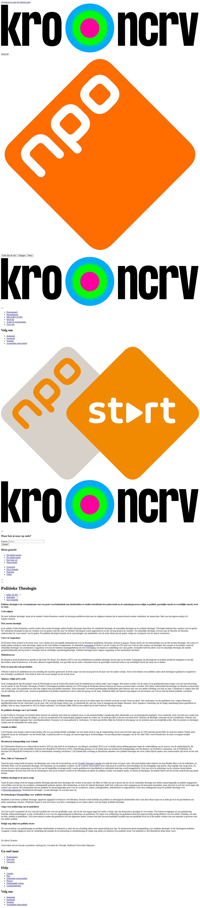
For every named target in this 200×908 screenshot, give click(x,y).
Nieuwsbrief (12, 562)
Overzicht (11, 567)
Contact (10, 873)
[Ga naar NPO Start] (100, 479)
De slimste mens (14, 557)
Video (9, 574)
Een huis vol (12, 560)
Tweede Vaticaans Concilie (89, 763)
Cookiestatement (14, 886)
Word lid (5, 54)
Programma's (12, 857)
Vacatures (11, 862)
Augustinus (89, 645)
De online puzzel (14, 555)
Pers (8, 876)
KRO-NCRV (12, 595)
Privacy (10, 881)
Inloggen (22, 256)
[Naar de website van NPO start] (100, 253)
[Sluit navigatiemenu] (2, 308)
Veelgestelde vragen (15, 883)
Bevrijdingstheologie (12, 790)
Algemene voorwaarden (17, 878)
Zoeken (4, 541)
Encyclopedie (12, 569)
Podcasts (10, 572)
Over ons (10, 859)
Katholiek (11, 597)
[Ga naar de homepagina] (100, 51)
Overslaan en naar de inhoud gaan (15, 2)
